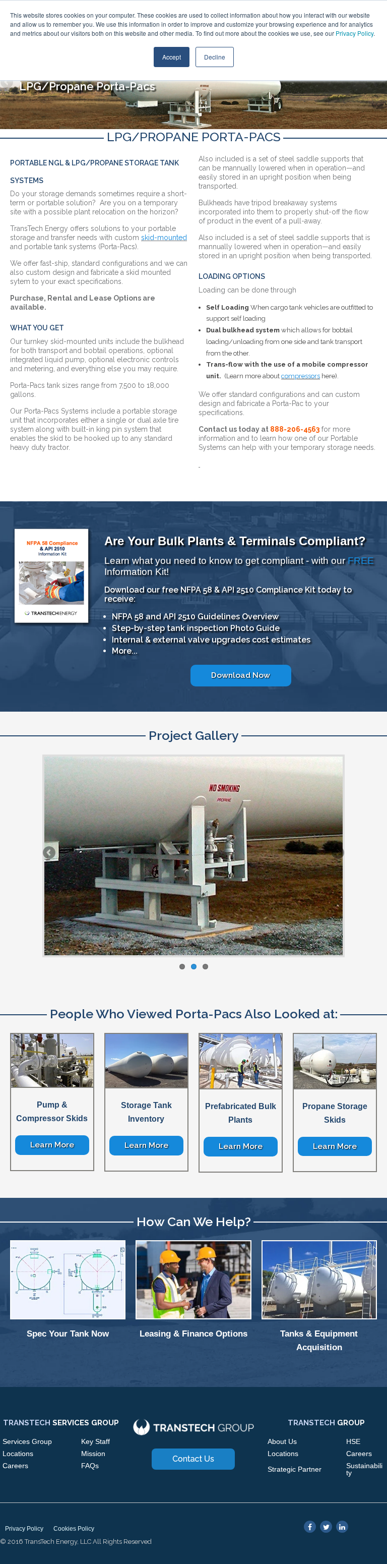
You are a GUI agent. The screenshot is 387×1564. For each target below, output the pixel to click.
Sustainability (364, 1469)
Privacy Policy (354, 33)
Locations (18, 1454)
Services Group (27, 1441)
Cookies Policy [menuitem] (73, 1528)
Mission (93, 1454)
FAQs (90, 1466)
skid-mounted (164, 238)
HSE (353, 1441)
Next (379, 82)
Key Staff (95, 1441)
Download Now (240, 675)
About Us (282, 1441)
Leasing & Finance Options (193, 1334)
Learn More (52, 1144)
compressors (300, 376)
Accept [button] (171, 56)
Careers (15, 1466)
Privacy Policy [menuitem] (24, 1528)
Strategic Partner (294, 1469)
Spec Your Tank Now (68, 1334)
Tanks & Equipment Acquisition (319, 1340)
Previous (7, 82)
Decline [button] (214, 56)
